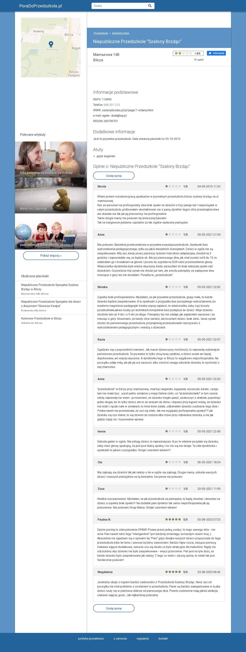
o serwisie (120, 638)
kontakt (163, 638)
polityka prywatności (91, 638)
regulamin (143, 638)
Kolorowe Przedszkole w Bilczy (41, 320)
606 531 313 (112, 105)
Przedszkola (101, 33)
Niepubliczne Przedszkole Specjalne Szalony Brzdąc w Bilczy (50, 289)
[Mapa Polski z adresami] (51, 47)
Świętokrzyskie (120, 33)
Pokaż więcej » (50, 255)
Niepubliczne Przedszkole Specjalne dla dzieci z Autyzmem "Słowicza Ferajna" (51, 306)
